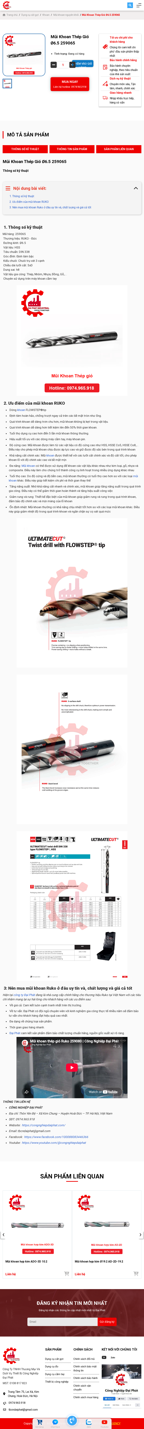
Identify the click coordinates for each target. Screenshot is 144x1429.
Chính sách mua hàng (85, 1397)
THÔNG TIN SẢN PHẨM (72, 149)
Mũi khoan (28, 466)
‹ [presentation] (3, 1235)
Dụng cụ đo (51, 1366)
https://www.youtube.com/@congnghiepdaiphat (54, 1142)
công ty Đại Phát (24, 995)
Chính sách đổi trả (83, 1359)
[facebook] (122, 1386)
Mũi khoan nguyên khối (66, 14)
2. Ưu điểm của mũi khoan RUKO (29, 201)
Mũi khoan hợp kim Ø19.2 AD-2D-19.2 (99, 1261)
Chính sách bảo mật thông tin (85, 1368)
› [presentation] (140, 1235)
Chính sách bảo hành (85, 1378)
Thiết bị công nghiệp (56, 1381)
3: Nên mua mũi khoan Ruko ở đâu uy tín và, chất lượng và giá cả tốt (50, 207)
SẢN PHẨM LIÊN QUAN (119, 149)
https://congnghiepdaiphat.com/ (43, 1125)
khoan (21, 410)
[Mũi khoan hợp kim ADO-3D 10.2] (37, 1224)
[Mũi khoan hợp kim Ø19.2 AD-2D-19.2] (107, 1224)
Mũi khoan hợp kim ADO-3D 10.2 (26, 1261)
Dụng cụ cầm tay (54, 1374)
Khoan (46, 14)
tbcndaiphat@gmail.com (23, 1409)
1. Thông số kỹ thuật (21, 196)
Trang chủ (12, 14)
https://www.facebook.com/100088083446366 (56, 1137)
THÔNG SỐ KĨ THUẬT (25, 149)
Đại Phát (14, 1033)
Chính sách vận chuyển (82, 1387)
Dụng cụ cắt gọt (30, 14)
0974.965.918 (17, 1402)
